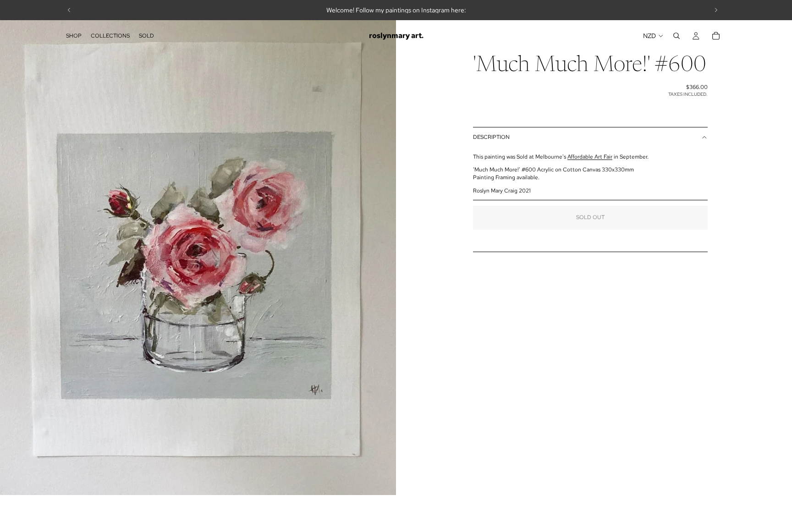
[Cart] (716, 36)
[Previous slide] (69, 10)
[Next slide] (716, 10)
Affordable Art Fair (589, 156)
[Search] (676, 36)
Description (491, 137)
